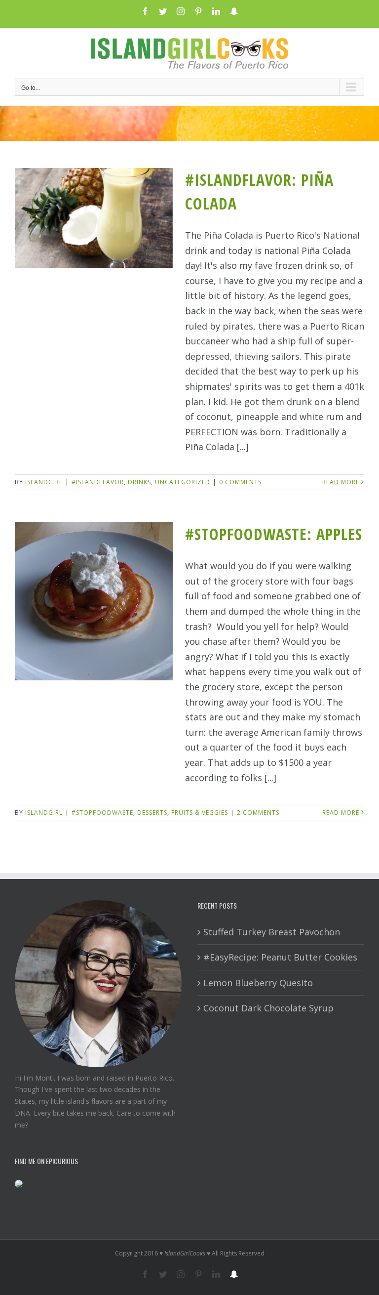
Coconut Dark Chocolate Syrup (268, 1008)
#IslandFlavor (98, 482)
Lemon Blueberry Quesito (258, 983)
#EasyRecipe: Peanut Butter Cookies (280, 957)
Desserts (152, 812)
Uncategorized (182, 482)
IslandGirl (44, 482)
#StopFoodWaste (102, 812)
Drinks (139, 482)
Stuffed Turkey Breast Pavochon (271, 932)
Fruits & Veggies (199, 812)
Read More (340, 482)
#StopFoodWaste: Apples (273, 533)
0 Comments (240, 482)
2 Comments (258, 812)
